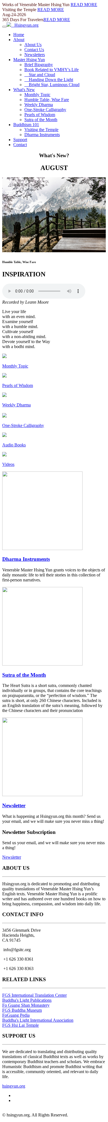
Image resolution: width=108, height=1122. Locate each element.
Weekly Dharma (38, 104)
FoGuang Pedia (16, 1015)
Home (18, 34)
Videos (8, 464)
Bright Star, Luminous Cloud (51, 84)
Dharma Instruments (42, 134)
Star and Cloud (39, 74)
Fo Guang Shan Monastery (26, 1005)
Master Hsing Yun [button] (29, 59)
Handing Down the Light (48, 79)
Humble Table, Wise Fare (46, 99)
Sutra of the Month (40, 119)
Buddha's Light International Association (37, 1020)
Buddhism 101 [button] (26, 124)
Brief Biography (38, 64)
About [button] (18, 39)
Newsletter (13, 805)
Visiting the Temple (41, 129)
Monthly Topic (37, 94)
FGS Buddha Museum (22, 1010)
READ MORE (84, 4)
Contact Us (34, 49)
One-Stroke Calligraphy (45, 109)
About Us (33, 44)
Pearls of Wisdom (39, 114)
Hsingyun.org (24, 25)
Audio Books (14, 445)
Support (20, 139)
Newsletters (34, 54)
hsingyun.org (13, 1086)
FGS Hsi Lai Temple (20, 1025)
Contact (20, 144)
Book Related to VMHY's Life (51, 69)
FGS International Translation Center (34, 995)
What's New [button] (24, 89)
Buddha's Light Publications (27, 1000)
